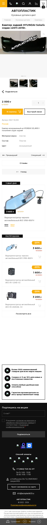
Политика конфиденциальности (23, 505)
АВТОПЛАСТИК (23, 10)
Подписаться (23, 434)
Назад (23, 172)
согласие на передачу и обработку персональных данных (21, 421)
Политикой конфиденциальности (17, 426)
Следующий (36, 155)
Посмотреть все (23, 314)
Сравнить (44, 34)
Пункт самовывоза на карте (23, 487)
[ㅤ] (23, 341)
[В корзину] (39, 257)
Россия (5, 124)
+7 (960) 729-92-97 (25, 469)
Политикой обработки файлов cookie (30, 517)
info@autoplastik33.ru (25, 493)
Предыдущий (11, 155)
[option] (23, 54)
